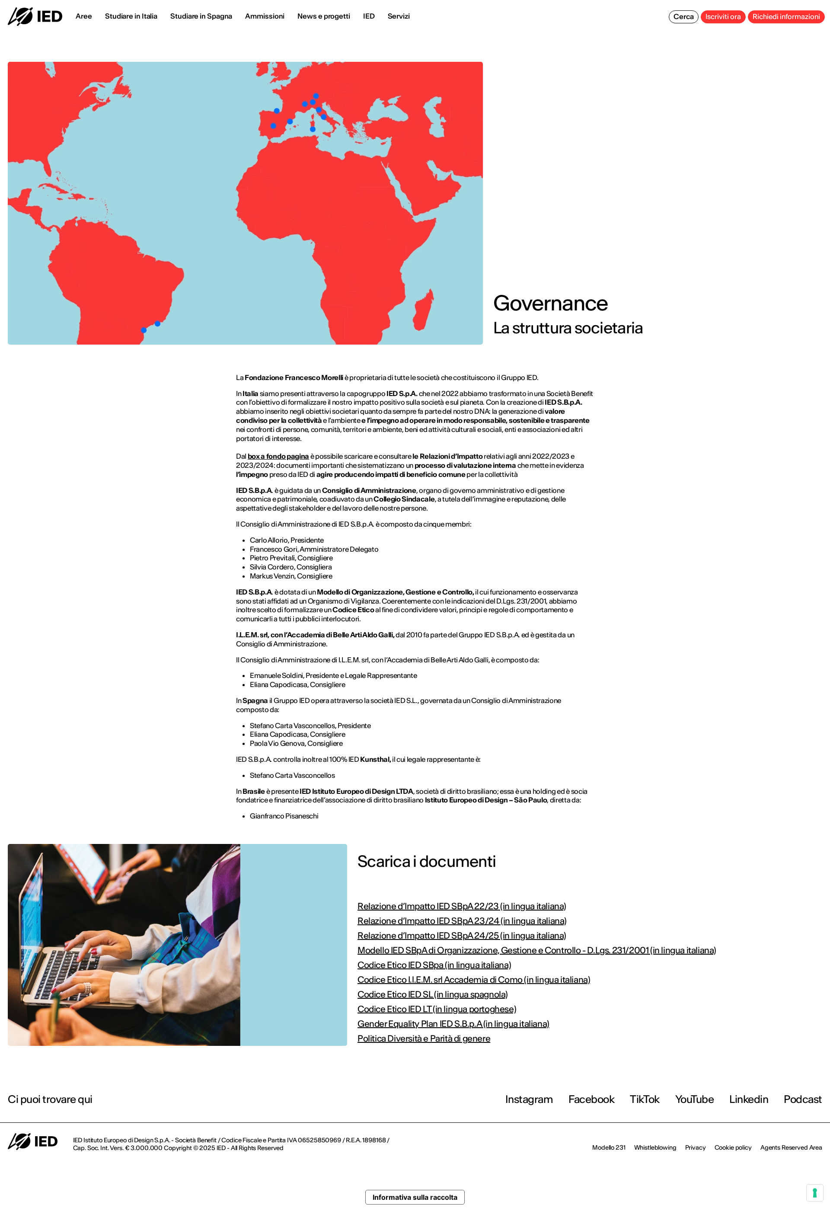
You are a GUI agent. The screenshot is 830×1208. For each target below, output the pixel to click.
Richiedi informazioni (786, 16)
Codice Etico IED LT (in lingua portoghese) (437, 1009)
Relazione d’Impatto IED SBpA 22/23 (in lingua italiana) (462, 906)
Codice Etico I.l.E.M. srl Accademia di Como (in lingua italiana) (474, 979)
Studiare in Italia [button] (131, 16)
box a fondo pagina (278, 456)
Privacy (695, 1147)
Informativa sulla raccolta (415, 1197)
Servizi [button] (399, 16)
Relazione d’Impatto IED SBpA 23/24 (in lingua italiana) (462, 921)
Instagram (529, 1099)
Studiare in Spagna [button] (201, 16)
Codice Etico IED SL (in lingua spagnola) (433, 994)
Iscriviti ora (723, 16)
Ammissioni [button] (264, 16)
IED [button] (369, 16)
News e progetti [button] (323, 16)
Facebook (591, 1099)
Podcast (803, 1099)
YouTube (694, 1099)
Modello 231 (608, 1147)
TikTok (644, 1099)
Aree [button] (84, 16)
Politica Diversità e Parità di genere (424, 1038)
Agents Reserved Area (791, 1147)
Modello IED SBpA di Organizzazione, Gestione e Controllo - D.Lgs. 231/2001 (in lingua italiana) (537, 950)
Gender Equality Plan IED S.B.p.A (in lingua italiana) (453, 1024)
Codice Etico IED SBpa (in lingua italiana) (434, 965)
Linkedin (748, 1099)
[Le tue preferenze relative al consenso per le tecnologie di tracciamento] (815, 1193)
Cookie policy (733, 1147)
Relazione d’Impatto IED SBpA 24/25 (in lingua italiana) (462, 935)
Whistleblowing (655, 1147)
